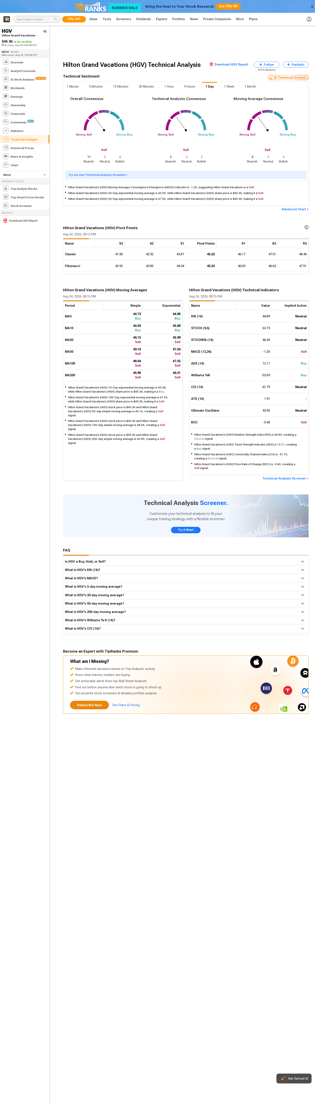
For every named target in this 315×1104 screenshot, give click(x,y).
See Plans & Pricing (126, 705)
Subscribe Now (89, 705)
